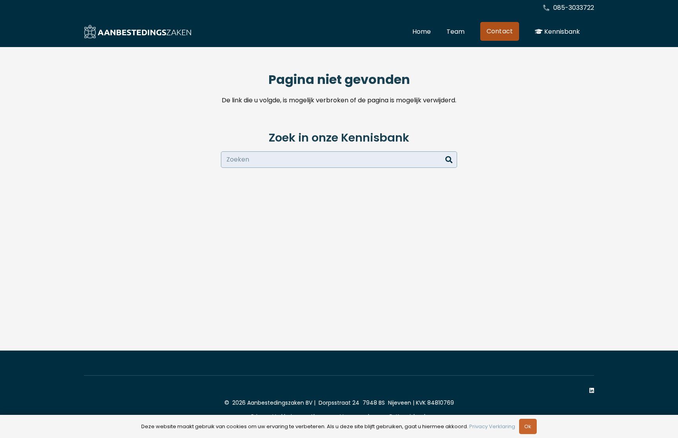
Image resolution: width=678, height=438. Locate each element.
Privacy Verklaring (492, 426)
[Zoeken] (449, 159)
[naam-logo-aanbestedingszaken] (137, 31)
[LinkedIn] (591, 390)
